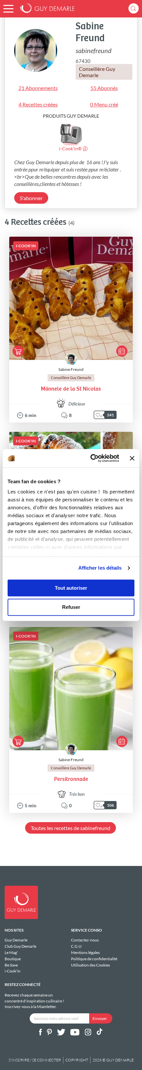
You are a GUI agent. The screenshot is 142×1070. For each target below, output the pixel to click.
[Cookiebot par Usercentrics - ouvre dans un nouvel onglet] (90, 458)
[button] (8, 9)
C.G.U (76, 946)
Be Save (11, 965)
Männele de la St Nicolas (71, 389)
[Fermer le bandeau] (132, 458)
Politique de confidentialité (94, 958)
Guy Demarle (16, 940)
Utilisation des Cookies (90, 965)
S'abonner (31, 198)
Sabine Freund (71, 369)
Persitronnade (71, 779)
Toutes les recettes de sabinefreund (70, 828)
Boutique (13, 958)
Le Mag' (11, 952)
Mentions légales (85, 952)
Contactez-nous (85, 940)
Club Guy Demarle (20, 946)
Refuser (71, 607)
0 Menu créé (104, 104)
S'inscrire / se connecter (35, 1059)
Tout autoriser (71, 588)
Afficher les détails (100, 568)
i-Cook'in (12, 970)
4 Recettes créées (38, 104)
